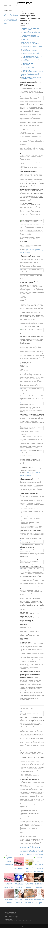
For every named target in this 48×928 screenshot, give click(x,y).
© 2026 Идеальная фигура (10, 912)
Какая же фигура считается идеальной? (31, 31)
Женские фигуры (25, 852)
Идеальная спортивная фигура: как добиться (32, 46)
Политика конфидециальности (11, 916)
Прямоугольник (26, 68)
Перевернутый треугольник (28, 67)
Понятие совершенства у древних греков (31, 32)
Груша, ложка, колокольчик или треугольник (32, 56)
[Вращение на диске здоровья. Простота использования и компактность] (19, 881)
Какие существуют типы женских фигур (31, 52)
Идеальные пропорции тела (28, 29)
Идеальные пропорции (30, 850)
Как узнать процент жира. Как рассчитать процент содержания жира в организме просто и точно (11, 15)
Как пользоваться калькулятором (30, 50)
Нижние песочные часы (28, 61)
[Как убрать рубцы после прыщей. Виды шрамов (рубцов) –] (19, 865)
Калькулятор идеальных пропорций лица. (30, 36)
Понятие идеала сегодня (28, 33)
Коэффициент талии (27, 70)
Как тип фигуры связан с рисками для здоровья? (33, 71)
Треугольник (25, 66)
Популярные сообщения (38, 854)
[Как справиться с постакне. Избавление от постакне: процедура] (9, 898)
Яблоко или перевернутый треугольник (31, 53)
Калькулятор (25, 39)
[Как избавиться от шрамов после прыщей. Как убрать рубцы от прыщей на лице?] (9, 881)
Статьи (15, 5)
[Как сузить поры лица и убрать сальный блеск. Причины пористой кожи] (39, 898)
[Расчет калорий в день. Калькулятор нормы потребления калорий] (9, 861)
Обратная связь (8, 919)
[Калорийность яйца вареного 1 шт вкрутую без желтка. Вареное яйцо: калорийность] (29, 865)
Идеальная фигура (24, 2)
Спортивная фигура (24, 851)
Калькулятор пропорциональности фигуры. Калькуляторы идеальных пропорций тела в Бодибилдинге (30, 74)
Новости (10, 5)
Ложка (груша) (26, 64)
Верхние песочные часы (28, 63)
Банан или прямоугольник (28, 54)
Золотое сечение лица (27, 38)
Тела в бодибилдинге (28, 854)
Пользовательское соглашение (16, 915)
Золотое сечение (38, 850)
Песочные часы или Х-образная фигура (31, 57)
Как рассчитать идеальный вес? (29, 35)
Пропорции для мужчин (34, 851)
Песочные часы (26, 60)
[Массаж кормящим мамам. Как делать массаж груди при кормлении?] (29, 881)
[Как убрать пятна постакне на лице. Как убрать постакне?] (29, 898)
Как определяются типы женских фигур (31, 59)
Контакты (7, 915)
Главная (5, 5)
